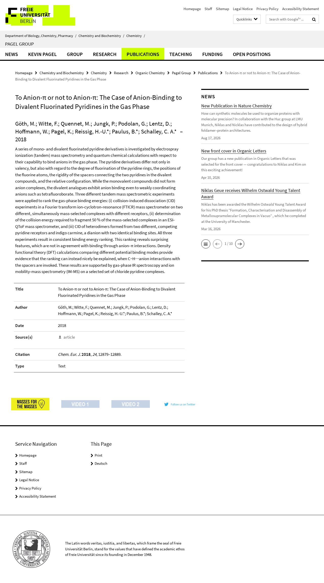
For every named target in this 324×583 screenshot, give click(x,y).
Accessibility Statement (300, 8)
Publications (143, 54)
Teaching (180, 54)
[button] (205, 244)
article (69, 337)
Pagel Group (19, 44)
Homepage (192, 8)
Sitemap (222, 8)
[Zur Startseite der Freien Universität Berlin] (42, 15)
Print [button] (98, 455)
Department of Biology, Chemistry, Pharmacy (40, 35)
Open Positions (252, 54)
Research (104, 54)
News (11, 54)
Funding (212, 54)
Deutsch (101, 463)
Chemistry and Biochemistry (101, 35)
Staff (208, 8)
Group (75, 54)
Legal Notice (243, 8)
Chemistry (135, 35)
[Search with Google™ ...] (314, 19)
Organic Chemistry (150, 72)
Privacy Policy (267, 8)
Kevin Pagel (42, 54)
